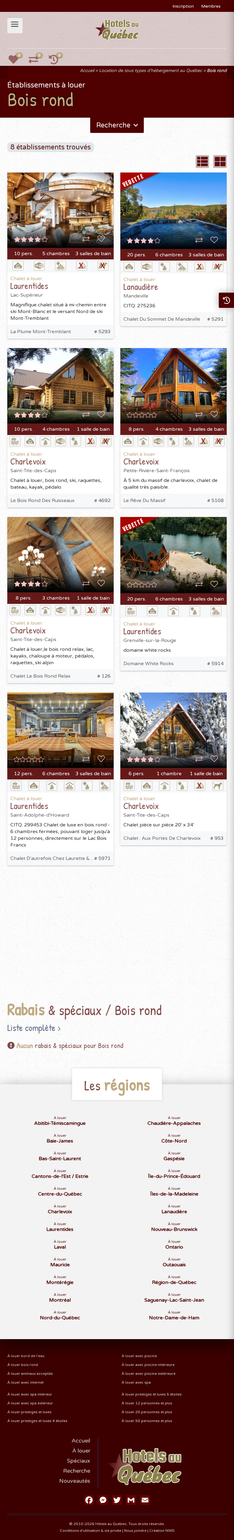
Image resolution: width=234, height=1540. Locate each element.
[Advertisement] (117, 926)
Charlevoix (28, 461)
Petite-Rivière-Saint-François (156, 471)
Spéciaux (78, 1460)
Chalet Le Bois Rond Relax (40, 676)
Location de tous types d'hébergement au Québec (150, 70)
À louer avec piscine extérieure (149, 1373)
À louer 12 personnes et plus (147, 1403)
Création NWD (162, 1530)
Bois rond (217, 70)
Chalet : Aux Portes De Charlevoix (162, 838)
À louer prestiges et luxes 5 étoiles (152, 1394)
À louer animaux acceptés (30, 1373)
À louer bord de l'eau (25, 1356)
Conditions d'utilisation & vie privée (90, 1530)
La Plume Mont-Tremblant (40, 332)
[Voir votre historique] (57, 62)
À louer (81, 1450)
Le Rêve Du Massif (144, 500)
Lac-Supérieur (26, 295)
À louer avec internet (25, 1382)
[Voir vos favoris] (16, 62)
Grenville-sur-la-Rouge (149, 640)
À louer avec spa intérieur (29, 1394)
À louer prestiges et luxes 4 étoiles (37, 1421)
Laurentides (29, 286)
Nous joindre (135, 1530)
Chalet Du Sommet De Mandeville (161, 319)
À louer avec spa (136, 1382)
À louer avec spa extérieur (30, 1403)
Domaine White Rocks (148, 664)
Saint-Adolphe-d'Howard (39, 815)
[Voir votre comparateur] (36, 62)
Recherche (76, 1470)
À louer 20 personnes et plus (147, 1412)
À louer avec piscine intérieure (148, 1365)
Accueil (87, 70)
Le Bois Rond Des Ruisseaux (42, 500)
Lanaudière (140, 286)
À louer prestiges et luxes (29, 1412)
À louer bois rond (22, 1365)
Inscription (183, 6)
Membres (211, 6)
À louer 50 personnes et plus (147, 1421)
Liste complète (31, 1027)
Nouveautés (74, 1481)
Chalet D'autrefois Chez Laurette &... (51, 858)
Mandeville (135, 296)
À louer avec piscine (139, 1356)
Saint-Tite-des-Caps (33, 471)
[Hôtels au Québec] (117, 30)
